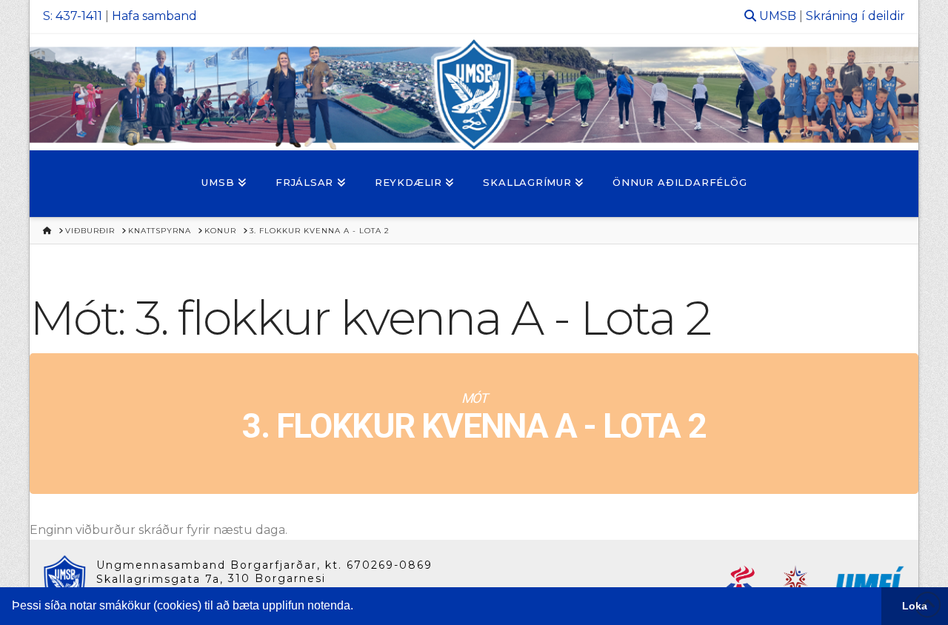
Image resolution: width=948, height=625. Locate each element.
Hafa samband (154, 16)
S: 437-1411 (72, 16)
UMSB (777, 16)
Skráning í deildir (855, 16)
